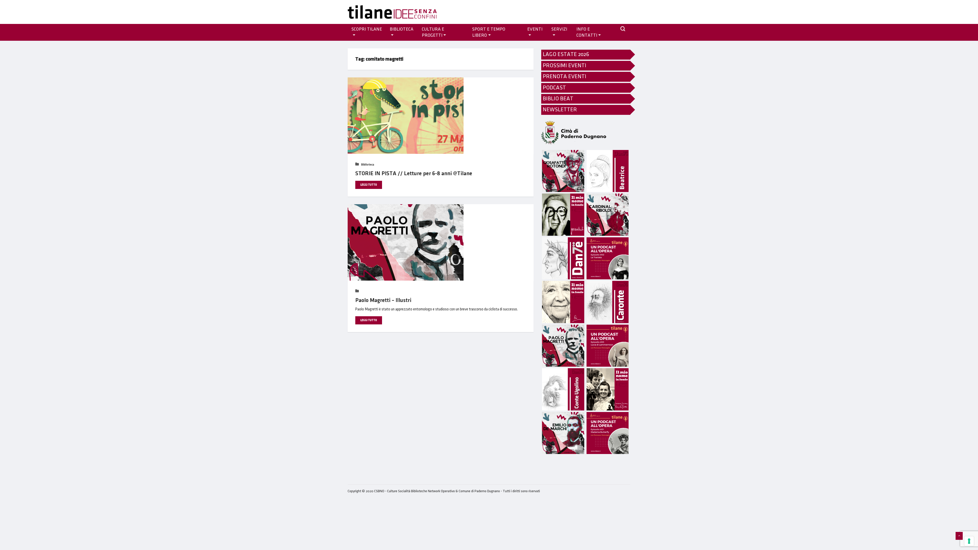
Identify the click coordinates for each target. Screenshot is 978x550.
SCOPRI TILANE (366, 29)
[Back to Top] (959, 536)
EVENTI (534, 29)
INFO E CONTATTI (586, 32)
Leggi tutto (368, 185)
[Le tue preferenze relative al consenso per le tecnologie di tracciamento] (969, 541)
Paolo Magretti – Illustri (383, 300)
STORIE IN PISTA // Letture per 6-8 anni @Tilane (413, 173)
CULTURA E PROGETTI (433, 32)
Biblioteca (401, 29)
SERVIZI (559, 29)
